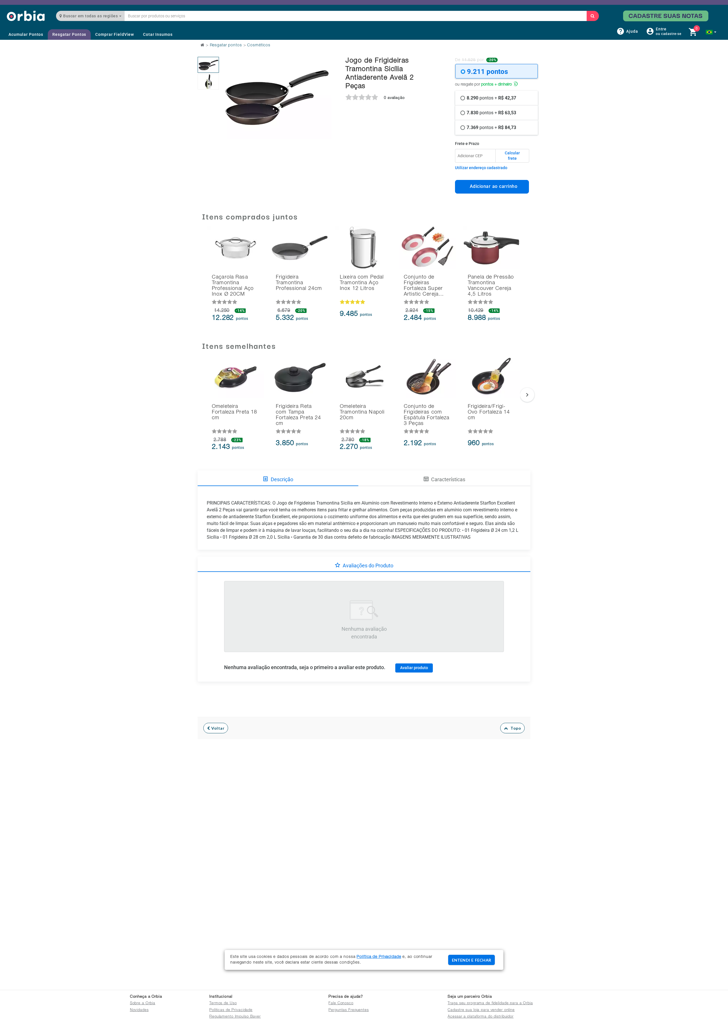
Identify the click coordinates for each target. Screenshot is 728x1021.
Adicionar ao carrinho (492, 186)
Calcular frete (512, 156)
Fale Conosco (340, 1003)
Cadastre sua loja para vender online (481, 1010)
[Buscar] (592, 16)
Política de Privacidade (379, 957)
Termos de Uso (223, 1003)
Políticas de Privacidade (231, 1010)
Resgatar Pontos (69, 34)
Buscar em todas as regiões (90, 16)
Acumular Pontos (26, 34)
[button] (711, 32)
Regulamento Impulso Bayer (235, 1017)
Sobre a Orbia (142, 1003)
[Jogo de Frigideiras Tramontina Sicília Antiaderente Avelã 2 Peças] (208, 65)
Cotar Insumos (157, 34)
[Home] (26, 16)
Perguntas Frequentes (348, 1010)
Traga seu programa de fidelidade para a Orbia (490, 1003)
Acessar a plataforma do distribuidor (481, 1017)
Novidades (139, 1010)
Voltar (217, 728)
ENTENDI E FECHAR (471, 960)
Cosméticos (258, 45)
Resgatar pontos (226, 45)
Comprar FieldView (114, 34)
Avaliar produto (414, 667)
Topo (514, 728)
